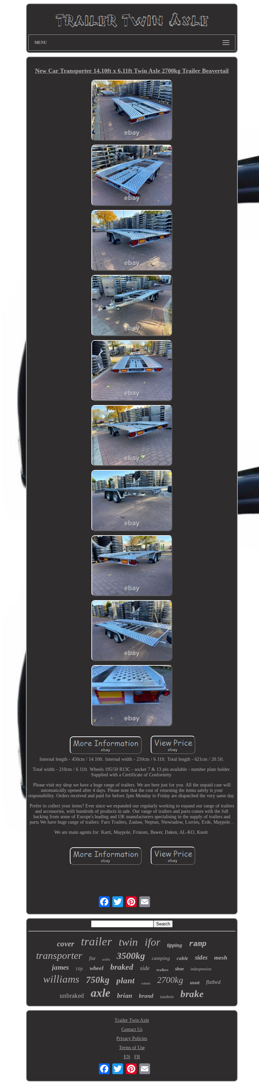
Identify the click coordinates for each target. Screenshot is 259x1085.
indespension (201, 969)
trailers (162, 970)
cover (65, 944)
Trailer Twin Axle (132, 1020)
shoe (179, 968)
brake (192, 993)
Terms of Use (132, 1047)
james (60, 967)
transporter (59, 955)
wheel (97, 968)
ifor (152, 942)
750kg (98, 980)
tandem (167, 996)
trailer (96, 941)
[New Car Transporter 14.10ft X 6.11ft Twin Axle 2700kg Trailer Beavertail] (132, 110)
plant (125, 980)
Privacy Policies (131, 1038)
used (194, 983)
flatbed (213, 982)
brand (146, 996)
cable (182, 958)
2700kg (170, 980)
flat (92, 958)
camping (161, 958)
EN (127, 1056)
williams (61, 979)
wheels (145, 983)
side (145, 968)
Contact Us (131, 1029)
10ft (79, 968)
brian (124, 995)
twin (128, 942)
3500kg (131, 955)
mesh (220, 957)
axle (100, 993)
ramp (197, 944)
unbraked (72, 995)
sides (201, 957)
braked (121, 967)
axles (106, 959)
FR (137, 1056)
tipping (174, 945)
